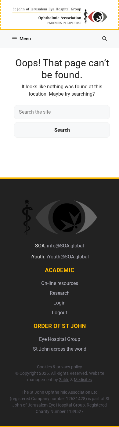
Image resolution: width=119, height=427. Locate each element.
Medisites (83, 379)
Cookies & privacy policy (59, 366)
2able (64, 379)
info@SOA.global (65, 246)
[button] (104, 39)
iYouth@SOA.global (68, 257)
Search (62, 130)
